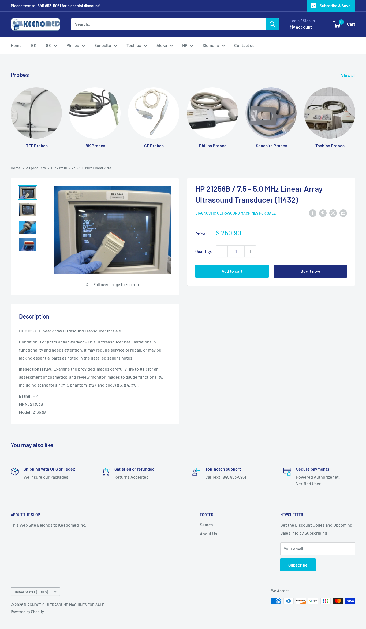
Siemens (211, 45)
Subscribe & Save (335, 5)
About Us (208, 533)
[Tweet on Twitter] (333, 213)
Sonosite (102, 45)
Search (206, 524)
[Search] (272, 24)
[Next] (355, 112)
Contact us (244, 45)
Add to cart (232, 270)
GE (48, 45)
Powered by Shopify (27, 611)
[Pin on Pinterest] (323, 213)
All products (36, 168)
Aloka (161, 45)
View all (348, 75)
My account (301, 26)
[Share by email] (343, 213)
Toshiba (133, 45)
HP (184, 45)
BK (33, 45)
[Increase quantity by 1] (250, 251)
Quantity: (204, 251)
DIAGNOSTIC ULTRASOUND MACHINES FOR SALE (235, 213)
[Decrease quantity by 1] (221, 251)
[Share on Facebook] (312, 213)
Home (16, 45)
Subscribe (298, 564)
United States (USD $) (31, 592)
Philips (72, 45)
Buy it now (310, 270)
